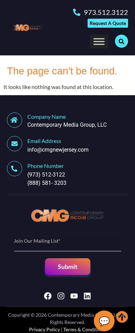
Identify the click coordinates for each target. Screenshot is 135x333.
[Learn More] (17, 143)
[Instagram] (61, 296)
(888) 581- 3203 (46, 183)
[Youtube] (74, 296)
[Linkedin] (87, 296)
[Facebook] (48, 296)
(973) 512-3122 (46, 174)
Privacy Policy (44, 329)
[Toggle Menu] (99, 41)
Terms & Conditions (84, 329)
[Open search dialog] (121, 41)
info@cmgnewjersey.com (58, 149)
